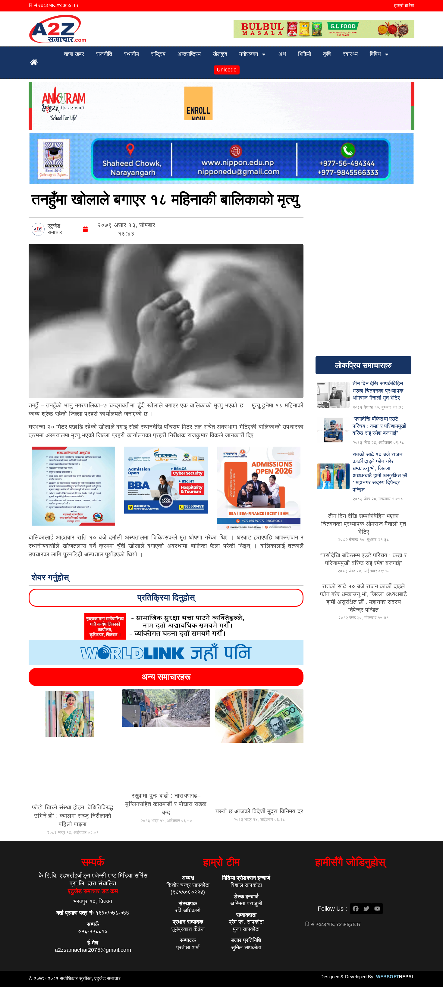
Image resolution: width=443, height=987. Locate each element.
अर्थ (282, 54)
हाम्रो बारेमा (404, 5)
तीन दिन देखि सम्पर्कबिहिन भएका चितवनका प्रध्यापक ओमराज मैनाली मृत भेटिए (363, 524)
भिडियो (304, 54)
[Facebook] (355, 908)
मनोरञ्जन (248, 54)
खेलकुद (220, 54)
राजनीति (104, 54)
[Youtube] (377, 908)
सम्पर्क (92, 862)
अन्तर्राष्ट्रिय (189, 54)
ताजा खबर (74, 54)
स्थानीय (131, 54)
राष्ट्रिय (158, 54)
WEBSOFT (395, 976)
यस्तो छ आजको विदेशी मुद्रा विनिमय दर (259, 811)
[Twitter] (366, 908)
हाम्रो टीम (221, 862)
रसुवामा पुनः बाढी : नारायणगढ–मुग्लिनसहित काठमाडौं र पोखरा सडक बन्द (165, 804)
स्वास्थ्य (350, 54)
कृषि (327, 54)
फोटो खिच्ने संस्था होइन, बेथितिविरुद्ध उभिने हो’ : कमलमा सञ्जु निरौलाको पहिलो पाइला (72, 815)
